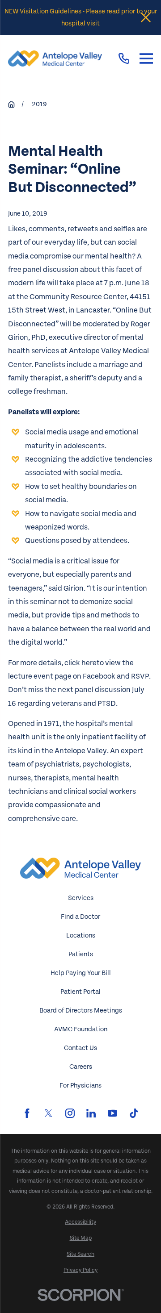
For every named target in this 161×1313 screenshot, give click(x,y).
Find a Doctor (80, 917)
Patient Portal (80, 992)
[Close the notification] (146, 17)
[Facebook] (27, 1113)
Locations (80, 935)
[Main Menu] (146, 58)
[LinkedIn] (91, 1113)
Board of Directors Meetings (80, 1010)
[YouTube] (112, 1113)
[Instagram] (70, 1113)
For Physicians (80, 1085)
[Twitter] (48, 1113)
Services (80, 898)
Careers (80, 1067)
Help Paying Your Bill (81, 973)
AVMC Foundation (80, 1029)
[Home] (55, 58)
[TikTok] (134, 1113)
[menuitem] (80, 1222)
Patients (80, 954)
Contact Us (80, 1048)
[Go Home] (11, 104)
